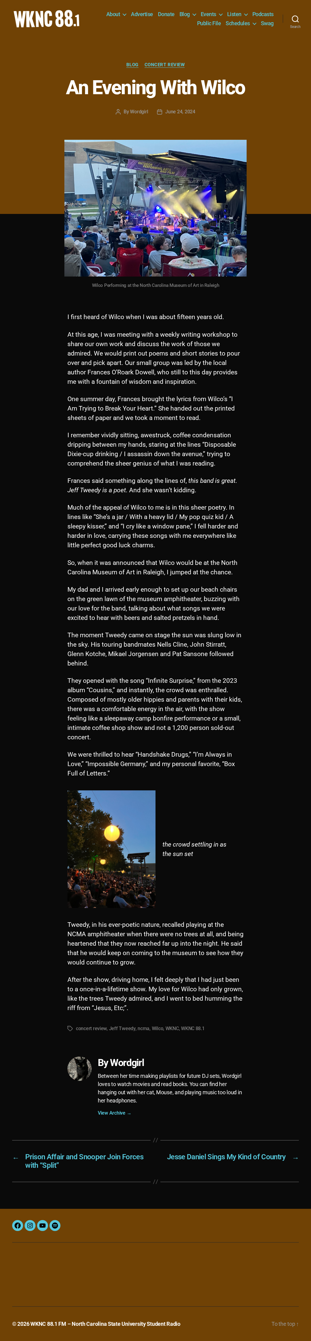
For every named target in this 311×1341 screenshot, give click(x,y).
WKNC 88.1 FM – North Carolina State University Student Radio (105, 1324)
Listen (234, 14)
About (113, 14)
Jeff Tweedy (122, 1028)
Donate (166, 14)
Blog (184, 14)
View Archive (114, 1113)
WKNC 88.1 (193, 1028)
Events (208, 14)
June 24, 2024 (180, 112)
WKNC (172, 1028)
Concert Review (165, 64)
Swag (267, 23)
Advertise (142, 14)
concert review (91, 1028)
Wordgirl (139, 112)
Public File (209, 23)
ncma (143, 1028)
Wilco (157, 1028)
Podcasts (263, 14)
